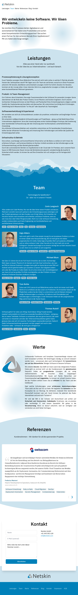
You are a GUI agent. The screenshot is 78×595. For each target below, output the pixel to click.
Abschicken (21, 561)
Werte (17, 8)
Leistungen (5, 8)
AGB (65, 588)
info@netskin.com (47, 536)
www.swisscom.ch (11, 485)
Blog (30, 8)
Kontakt (35, 8)
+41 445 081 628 (47, 533)
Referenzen (24, 8)
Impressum (58, 588)
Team (12, 8)
